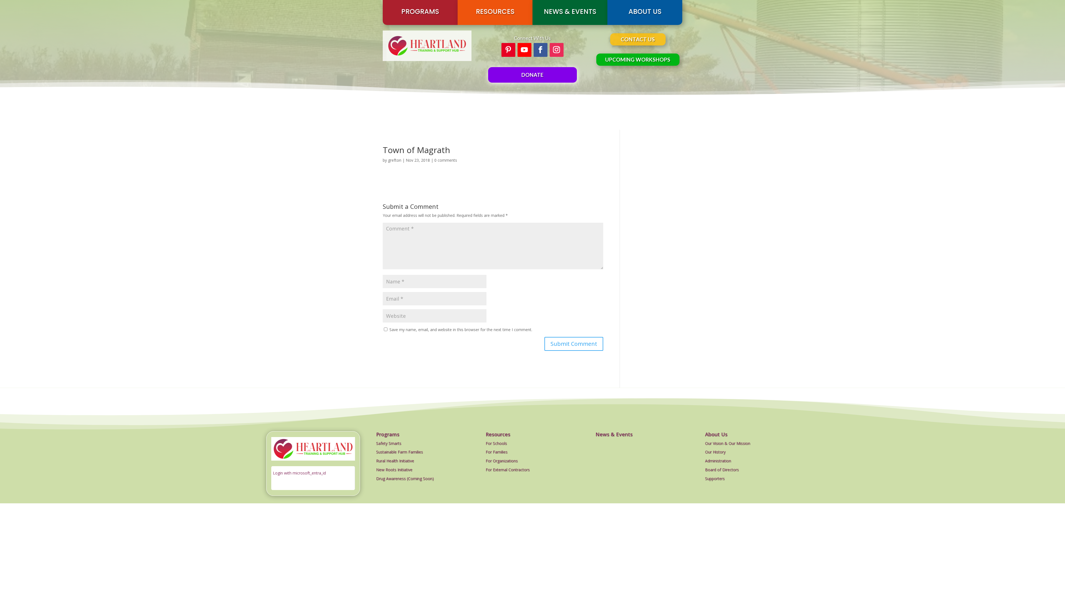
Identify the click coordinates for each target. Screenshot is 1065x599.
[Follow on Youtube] (524, 50)
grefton (394, 160)
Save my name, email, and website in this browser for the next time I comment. (460, 329)
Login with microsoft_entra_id (299, 473)
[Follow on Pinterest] (508, 50)
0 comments (445, 160)
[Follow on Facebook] (540, 50)
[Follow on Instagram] (557, 50)
